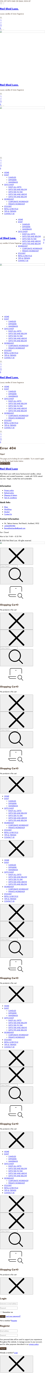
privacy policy (34, 1344)
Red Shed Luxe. (9, 9)
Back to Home (5, 463)
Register (14, 1320)
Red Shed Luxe (9, 469)
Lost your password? (13, 1316)
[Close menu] (16, 556)
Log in (2, 1316)
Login (16, 1353)
